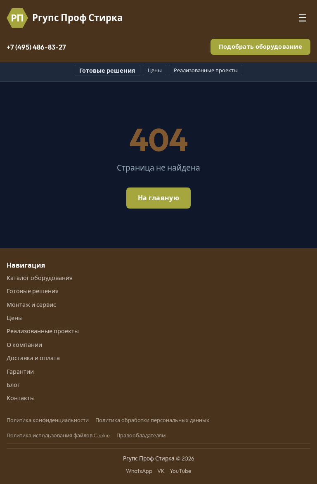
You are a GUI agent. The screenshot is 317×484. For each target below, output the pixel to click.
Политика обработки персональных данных (152, 420)
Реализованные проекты (206, 70)
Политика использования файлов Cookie (58, 435)
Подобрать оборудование (260, 46)
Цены (155, 70)
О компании (24, 345)
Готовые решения (107, 70)
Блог (13, 385)
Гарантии (20, 371)
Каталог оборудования (40, 278)
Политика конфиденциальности (48, 420)
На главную (158, 198)
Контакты (21, 398)
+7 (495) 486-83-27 (36, 47)
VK (161, 471)
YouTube (180, 471)
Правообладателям (141, 435)
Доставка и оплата (33, 358)
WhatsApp (139, 471)
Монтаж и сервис (31, 304)
